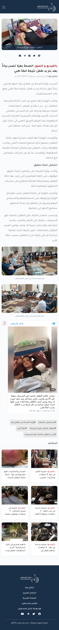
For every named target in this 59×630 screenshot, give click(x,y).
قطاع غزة (53, 76)
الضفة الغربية (29, 598)
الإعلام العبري (29, 593)
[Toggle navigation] (4, 7)
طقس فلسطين (29, 603)
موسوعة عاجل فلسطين (29, 609)
